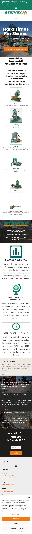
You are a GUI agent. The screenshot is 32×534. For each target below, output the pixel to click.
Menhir (16, 146)
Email (4, 489)
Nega (16, 523)
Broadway (16, 124)
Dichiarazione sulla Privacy (19, 531)
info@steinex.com (8, 491)
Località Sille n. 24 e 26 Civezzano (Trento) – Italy (11, 477)
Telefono (5, 482)
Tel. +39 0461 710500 (9, 484)
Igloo (16, 104)
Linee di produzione (16, 211)
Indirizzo (5, 473)
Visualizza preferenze (16, 528)
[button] (29, 497)
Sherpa (16, 190)
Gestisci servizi (15, 514)
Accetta (16, 519)
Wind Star (16, 168)
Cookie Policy (8, 531)
